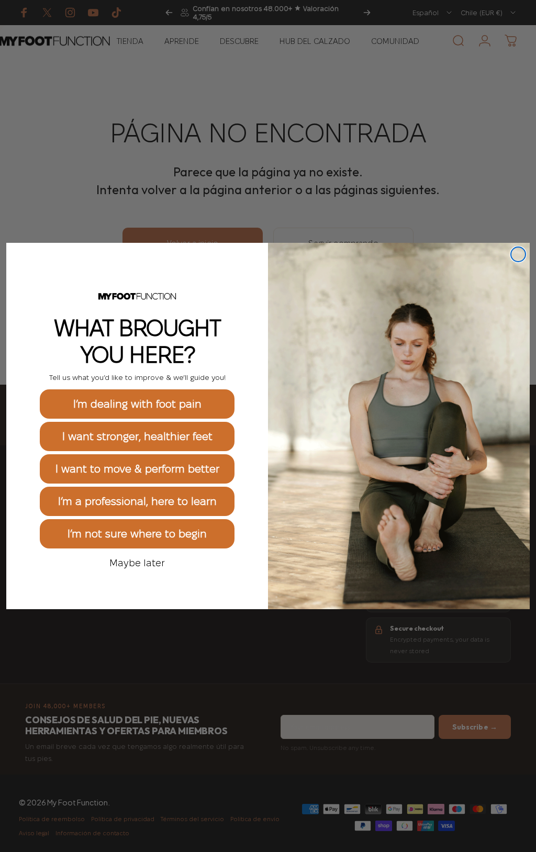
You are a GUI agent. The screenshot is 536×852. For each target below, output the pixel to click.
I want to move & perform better (137, 469)
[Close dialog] (518, 254)
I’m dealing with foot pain (137, 404)
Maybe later (137, 562)
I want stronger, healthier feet (137, 436)
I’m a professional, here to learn (137, 501)
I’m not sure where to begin (137, 534)
